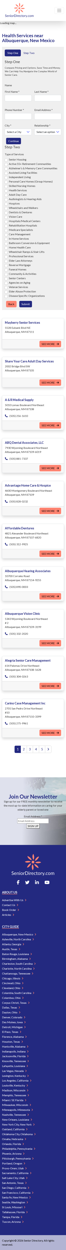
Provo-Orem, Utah (13, 1168)
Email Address (43, 109)
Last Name (41, 91)
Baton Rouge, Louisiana (15, 954)
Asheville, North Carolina (16, 939)
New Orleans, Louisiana (16, 1119)
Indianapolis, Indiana (14, 1051)
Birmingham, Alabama (15, 958)
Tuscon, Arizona (11, 1221)
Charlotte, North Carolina (17, 968)
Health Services (18, 190)
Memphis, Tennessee (14, 1095)
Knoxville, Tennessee (14, 1061)
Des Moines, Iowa (12, 1022)
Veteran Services (18, 287)
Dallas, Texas (10, 1007)
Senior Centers (17, 278)
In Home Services (19, 238)
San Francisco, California (16, 1192)
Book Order (9, 909)
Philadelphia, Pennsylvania (17, 1148)
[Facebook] (18, 882)
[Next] (48, 749)
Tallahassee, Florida (13, 1212)
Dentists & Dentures (20, 212)
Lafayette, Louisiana (14, 1066)
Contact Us (9, 905)
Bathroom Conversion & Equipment (29, 243)
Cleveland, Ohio (11, 988)
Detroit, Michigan (12, 1027)
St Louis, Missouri (12, 1207)
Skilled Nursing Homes (22, 185)
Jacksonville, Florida (14, 1056)
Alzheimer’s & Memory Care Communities (33, 168)
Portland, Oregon (12, 1163)
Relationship (42, 125)
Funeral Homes (17, 269)
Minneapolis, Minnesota (16, 1109)
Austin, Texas (10, 949)
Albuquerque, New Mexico (18, 934)
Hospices (14, 203)
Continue (13, 141)
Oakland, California (13, 1129)
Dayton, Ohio (10, 1012)
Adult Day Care (18, 194)
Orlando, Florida (11, 1143)
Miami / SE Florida (13, 1100)
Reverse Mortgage (20, 265)
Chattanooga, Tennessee (16, 973)
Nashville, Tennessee (14, 1114)
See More (48, 344)
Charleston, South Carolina (17, 963)
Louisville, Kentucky (14, 1085)
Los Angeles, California (15, 1080)
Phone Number (14, 109)
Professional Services (21, 256)
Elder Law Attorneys (20, 260)
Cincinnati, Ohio (11, 983)
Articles (7, 914)
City (8, 125)
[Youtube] (47, 882)
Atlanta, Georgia (12, 944)
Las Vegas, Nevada (13, 1070)
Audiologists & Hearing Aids (25, 199)
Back (11, 304)
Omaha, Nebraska (13, 1139)
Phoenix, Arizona (12, 1153)
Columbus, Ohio (11, 997)
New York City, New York (17, 1124)
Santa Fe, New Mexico (15, 1197)
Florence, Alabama (13, 1036)
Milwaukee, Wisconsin (15, 1104)
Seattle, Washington (14, 1202)
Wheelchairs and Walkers (23, 207)
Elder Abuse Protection (22, 291)
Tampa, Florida (11, 1217)
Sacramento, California (15, 1173)
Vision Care (15, 216)
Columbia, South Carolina (17, 992)
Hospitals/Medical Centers (24, 221)
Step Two (29, 52)
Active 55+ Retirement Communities (30, 163)
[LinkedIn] (37, 882)
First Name (12, 91)
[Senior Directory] (19, 10)
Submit (25, 304)
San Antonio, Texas (13, 1182)
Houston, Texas (11, 1041)
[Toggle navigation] (59, 10)
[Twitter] (27, 882)
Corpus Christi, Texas (14, 1002)
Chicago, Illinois (11, 978)
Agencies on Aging (19, 282)
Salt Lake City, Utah (13, 1177)
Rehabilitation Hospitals (23, 225)
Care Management (19, 234)
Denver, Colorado (12, 1017)
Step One (12, 52)
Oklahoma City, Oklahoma (17, 1134)
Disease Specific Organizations (27, 295)
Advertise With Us (13, 900)
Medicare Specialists (21, 229)
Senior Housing (17, 159)
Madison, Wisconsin (14, 1090)
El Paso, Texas (10, 1031)
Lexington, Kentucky (14, 1075)
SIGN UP (33, 826)
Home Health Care (20, 247)
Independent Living (20, 177)
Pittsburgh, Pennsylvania (16, 1158)
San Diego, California (14, 1187)
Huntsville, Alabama (14, 1046)
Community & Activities (22, 273)
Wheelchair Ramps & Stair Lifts (27, 251)
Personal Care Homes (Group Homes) (31, 181)
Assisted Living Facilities (23, 172)
